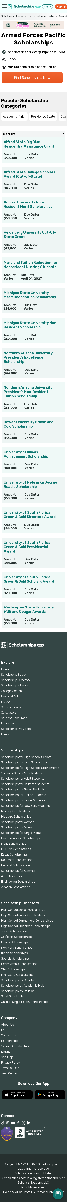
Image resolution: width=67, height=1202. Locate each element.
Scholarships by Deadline (18, 980)
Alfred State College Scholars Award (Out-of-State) (29, 174)
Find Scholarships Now (32, 77)
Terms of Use (10, 1068)
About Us (7, 1024)
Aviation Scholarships (15, 887)
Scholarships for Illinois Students (23, 800)
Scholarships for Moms (17, 827)
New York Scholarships (16, 947)
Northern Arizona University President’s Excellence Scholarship (28, 357)
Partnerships (9, 1041)
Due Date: (31, 154)
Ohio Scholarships (13, 969)
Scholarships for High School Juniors (26, 762)
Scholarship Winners (14, 685)
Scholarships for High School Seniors (26, 757)
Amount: (10, 154)
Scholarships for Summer (18, 870)
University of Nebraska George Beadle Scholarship (30, 484)
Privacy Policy (10, 1062)
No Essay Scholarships (16, 860)
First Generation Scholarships (21, 838)
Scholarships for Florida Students (23, 795)
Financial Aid (9, 696)
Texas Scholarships (14, 931)
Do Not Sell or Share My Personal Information (33, 1192)
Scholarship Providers (16, 729)
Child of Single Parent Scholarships (24, 1002)
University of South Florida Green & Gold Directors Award (30, 514)
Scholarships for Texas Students (23, 789)
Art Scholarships (12, 876)
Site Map (7, 1057)
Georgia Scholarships (15, 958)
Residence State (43, 16)
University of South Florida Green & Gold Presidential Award (27, 546)
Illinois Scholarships (14, 953)
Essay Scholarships (14, 854)
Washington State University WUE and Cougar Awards (29, 609)
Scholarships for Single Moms (21, 833)
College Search (11, 691)
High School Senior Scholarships (23, 909)
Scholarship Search (14, 674)
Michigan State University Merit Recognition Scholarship (30, 295)
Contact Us (8, 1035)
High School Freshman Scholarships (26, 926)
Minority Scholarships (15, 811)
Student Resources (14, 718)
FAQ (4, 1030)
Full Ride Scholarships (16, 849)
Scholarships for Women (17, 822)
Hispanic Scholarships (16, 816)
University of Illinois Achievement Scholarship (26, 454)
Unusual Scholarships (15, 865)
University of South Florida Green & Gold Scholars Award (29, 579)
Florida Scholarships (15, 942)
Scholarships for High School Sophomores (30, 768)
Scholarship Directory (14, 16)
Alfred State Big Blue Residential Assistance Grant (29, 144)
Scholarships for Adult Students (22, 778)
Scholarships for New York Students (25, 805)
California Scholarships (16, 937)
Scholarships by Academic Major (23, 985)
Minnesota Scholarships (17, 974)
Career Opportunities (15, 1046)
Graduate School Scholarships (21, 773)
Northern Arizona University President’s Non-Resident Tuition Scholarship (28, 391)
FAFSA (5, 701)
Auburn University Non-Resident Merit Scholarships (28, 204)
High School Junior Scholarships (23, 915)
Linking (6, 1051)
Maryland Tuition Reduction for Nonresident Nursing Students (31, 264)
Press (5, 734)
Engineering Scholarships (18, 881)
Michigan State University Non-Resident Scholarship (31, 325)
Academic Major (14, 116)
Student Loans (11, 707)
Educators (8, 723)
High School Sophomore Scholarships (27, 920)
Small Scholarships (14, 996)
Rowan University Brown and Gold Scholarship (28, 424)
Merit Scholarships (13, 843)
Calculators (8, 712)
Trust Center (9, 1073)
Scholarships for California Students (25, 784)
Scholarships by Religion (17, 991)
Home (5, 669)
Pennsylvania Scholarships (19, 964)
